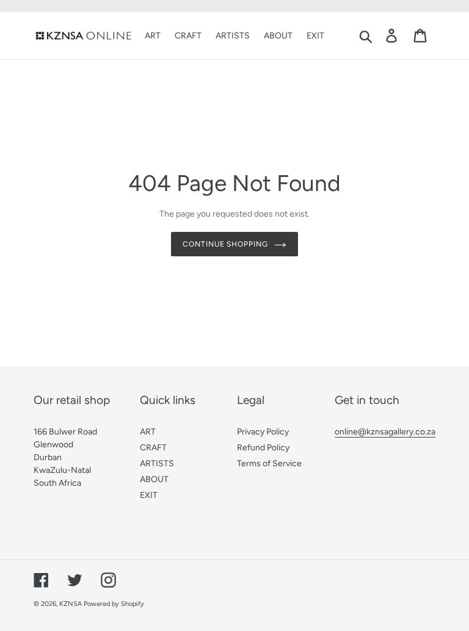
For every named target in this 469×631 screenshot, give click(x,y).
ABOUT (154, 479)
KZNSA (70, 604)
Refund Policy (263, 447)
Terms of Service (269, 463)
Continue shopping (225, 244)
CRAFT (153, 447)
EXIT (149, 495)
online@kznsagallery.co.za (385, 432)
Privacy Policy (263, 432)
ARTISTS (157, 463)
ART (148, 432)
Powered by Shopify (114, 604)
